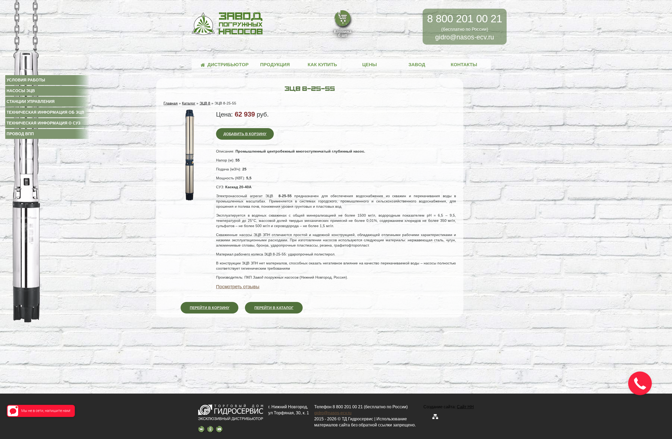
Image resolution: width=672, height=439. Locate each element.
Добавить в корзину (244, 134)
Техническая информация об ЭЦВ (45, 112)
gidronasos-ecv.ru (464, 37)
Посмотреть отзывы (237, 286)
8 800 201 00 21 (464, 18)
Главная (171, 103)
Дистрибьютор (227, 64)
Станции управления (31, 101)
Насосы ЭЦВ (21, 90)
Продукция (275, 64)
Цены (369, 64)
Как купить (322, 64)
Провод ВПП (20, 134)
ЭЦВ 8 (205, 103)
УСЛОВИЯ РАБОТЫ (26, 80)
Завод (416, 64)
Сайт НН (465, 407)
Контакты (464, 64)
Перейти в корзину (209, 308)
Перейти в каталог (273, 308)
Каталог (188, 103)
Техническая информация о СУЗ (43, 123)
